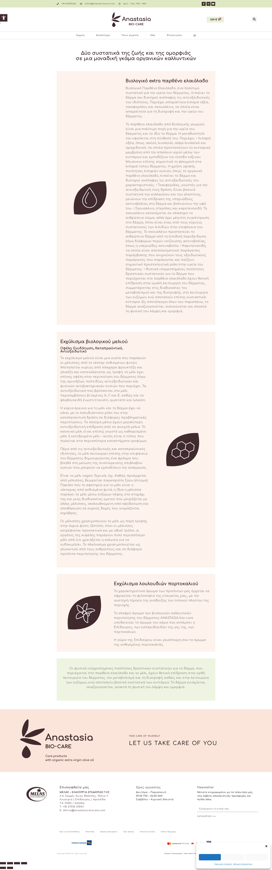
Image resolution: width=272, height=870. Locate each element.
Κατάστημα (103, 35)
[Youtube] (213, 4)
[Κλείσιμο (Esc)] (24, 863)
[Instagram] (209, 4)
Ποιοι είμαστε (130, 35)
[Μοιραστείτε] (17, 863)
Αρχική (80, 35)
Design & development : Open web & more (181, 853)
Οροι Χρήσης (128, 831)
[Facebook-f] (204, 4)
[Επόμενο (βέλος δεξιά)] (10, 868)
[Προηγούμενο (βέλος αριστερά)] (3, 868)
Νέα (152, 35)
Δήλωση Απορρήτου (242, 864)
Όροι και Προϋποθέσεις (70, 831)
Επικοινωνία (174, 35)
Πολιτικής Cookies (223, 864)
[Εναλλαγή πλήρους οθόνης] (10, 863)
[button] (3, 18)
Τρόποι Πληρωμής (168, 831)
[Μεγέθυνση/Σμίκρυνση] (3, 863)
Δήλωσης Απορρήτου (109, 831)
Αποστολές (90, 831)
